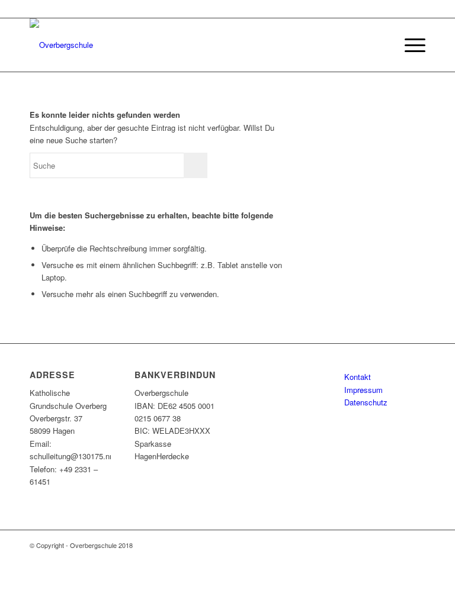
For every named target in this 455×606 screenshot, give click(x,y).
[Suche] (381, 45)
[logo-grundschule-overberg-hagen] (61, 45)
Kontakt (357, 376)
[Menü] (409, 45)
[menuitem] (381, 45)
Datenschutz (365, 402)
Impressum (363, 389)
